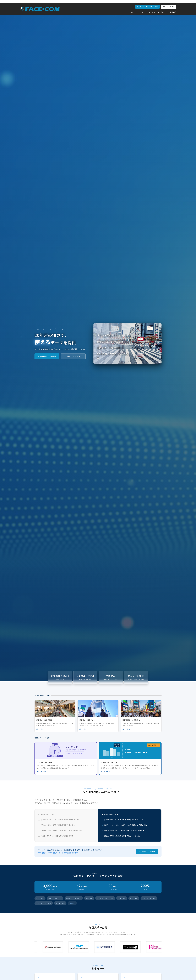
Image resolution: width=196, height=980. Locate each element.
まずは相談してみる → (47, 356)
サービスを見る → (73, 356)
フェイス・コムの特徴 (156, 12)
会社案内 (173, 12)
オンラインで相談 (168, 7)
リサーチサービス (136, 12)
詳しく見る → (41, 729)
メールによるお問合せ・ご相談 (147, 7)
